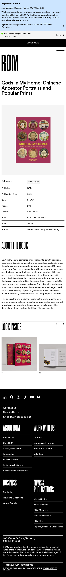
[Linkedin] (5, 397)
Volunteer (38, 454)
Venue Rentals (10, 503)
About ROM (8, 437)
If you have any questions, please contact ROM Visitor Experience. (27, 26)
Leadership (8, 454)
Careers (38, 437)
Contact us (10, 407)
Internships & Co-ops (44, 443)
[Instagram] (18, 397)
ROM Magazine (41, 510)
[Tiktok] (25, 397)
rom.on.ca (23, 20)
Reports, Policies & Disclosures (48, 526)
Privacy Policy (12, 565)
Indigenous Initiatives (13, 465)
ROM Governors (10, 459)
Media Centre (40, 499)
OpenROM (8, 443)
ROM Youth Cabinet (43, 448)
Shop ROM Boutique (15, 416)
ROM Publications (42, 515)
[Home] (17, 62)
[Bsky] (39, 397)
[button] (62, 324)
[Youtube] (32, 397)
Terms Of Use (27, 565)
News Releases (41, 504)
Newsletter (9, 412)
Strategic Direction (12, 448)
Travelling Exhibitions (13, 497)
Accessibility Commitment (15, 470)
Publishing (8, 492)
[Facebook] (12, 397)
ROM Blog (38, 521)
